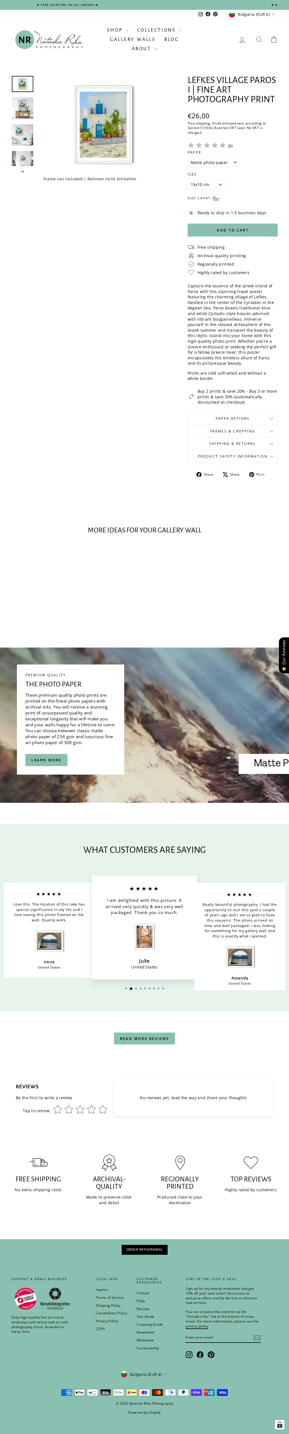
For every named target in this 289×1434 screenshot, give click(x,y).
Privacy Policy (107, 1321)
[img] (207, 146)
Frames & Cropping (232, 431)
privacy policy (197, 1326)
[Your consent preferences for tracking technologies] (279, 1424)
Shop (115, 30)
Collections (157, 30)
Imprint (102, 1289)
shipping (203, 123)
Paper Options (233, 418)
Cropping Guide (150, 1324)
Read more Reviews (144, 1038)
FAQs (141, 1301)
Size (192, 174)
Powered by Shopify (144, 1412)
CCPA (100, 1328)
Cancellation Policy (111, 1313)
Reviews (143, 1308)
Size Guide (145, 1316)
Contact (143, 1293)
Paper (194, 152)
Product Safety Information (233, 456)
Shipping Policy (108, 1305)
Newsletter (146, 1332)
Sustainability (148, 1348)
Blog (171, 39)
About (142, 48)
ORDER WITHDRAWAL (144, 1249)
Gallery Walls (133, 39)
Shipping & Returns (232, 443)
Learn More (46, 759)
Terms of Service (110, 1297)
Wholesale (145, 1340)
